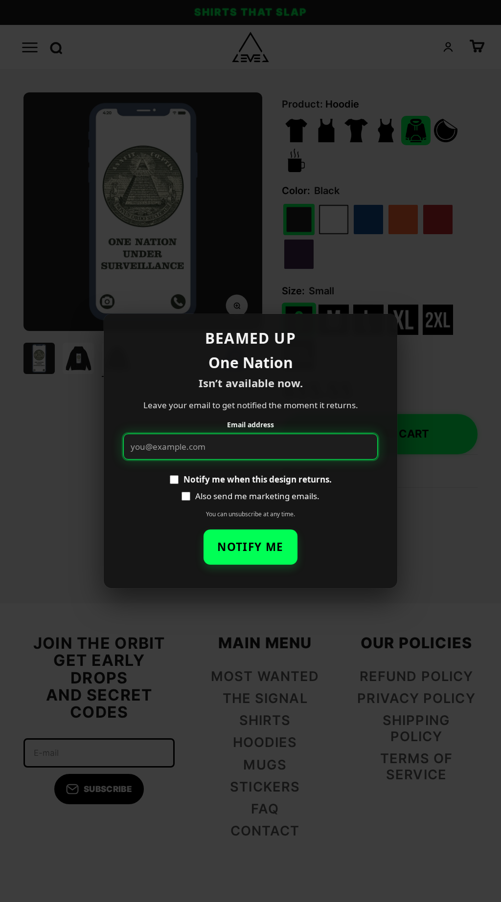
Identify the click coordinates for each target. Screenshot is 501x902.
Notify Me (250, 546)
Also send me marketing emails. (257, 496)
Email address (250, 424)
